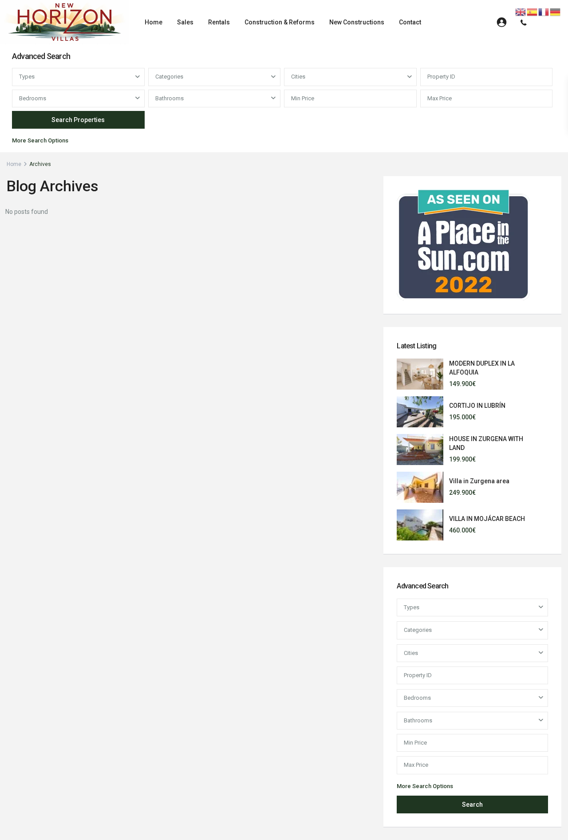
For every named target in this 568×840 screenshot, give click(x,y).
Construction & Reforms (280, 22)
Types (27, 76)
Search (472, 804)
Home (153, 22)
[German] (555, 11)
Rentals (219, 22)
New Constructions (356, 22)
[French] (544, 11)
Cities (298, 76)
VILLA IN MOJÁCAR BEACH (487, 518)
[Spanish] (532, 11)
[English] (521, 11)
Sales (185, 22)
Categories (169, 76)
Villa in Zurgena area (479, 481)
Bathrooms (169, 98)
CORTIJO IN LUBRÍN (477, 405)
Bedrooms (32, 98)
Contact (410, 22)
